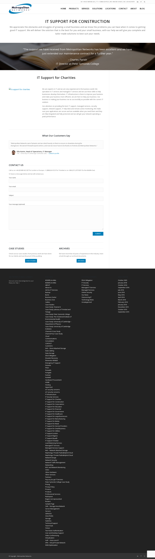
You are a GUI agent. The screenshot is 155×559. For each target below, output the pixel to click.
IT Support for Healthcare (54, 414)
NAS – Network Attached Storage (56, 450)
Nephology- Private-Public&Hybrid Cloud (59, 453)
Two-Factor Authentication (54, 531)
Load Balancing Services (53, 443)
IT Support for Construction (54, 402)
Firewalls (48, 370)
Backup (47, 292)
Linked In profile (54, 153)
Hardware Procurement (53, 380)
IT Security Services (52, 397)
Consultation (49, 341)
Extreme (48, 365)
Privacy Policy (50, 487)
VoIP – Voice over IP (52, 540)
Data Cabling (49, 351)
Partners (48, 477)
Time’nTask (49, 526)
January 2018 (122, 283)
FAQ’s (47, 368)
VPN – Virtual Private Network (55, 543)
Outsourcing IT (86, 297)
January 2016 (122, 305)
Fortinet (47, 375)
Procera (48, 489)
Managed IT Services (52, 445)
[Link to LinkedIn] (137, 1)
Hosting (47, 385)
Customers (49, 346)
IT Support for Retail (52, 424)
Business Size (50, 300)
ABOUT (47, 285)
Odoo (47, 470)
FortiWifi (48, 377)
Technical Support (51, 523)
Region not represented (53, 499)
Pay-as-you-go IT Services (54, 479)
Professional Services (52, 494)
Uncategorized (87, 302)
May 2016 (121, 295)
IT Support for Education (53, 407)
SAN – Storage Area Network (55, 506)
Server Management (52, 509)
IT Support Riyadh (51, 438)
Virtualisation (49, 538)
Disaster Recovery (51, 358)
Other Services (50, 475)
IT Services (85, 285)
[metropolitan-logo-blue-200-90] (20, 9)
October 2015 (122, 309)
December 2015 (123, 307)
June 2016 (121, 292)
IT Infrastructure (50, 394)
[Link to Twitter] (144, 1)
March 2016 (122, 300)
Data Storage (49, 353)
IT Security (85, 283)
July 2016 (121, 290)
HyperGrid (48, 387)
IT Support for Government (54, 411)
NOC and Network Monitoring (55, 467)
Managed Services (88, 290)
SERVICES (48, 514)
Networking (49, 465)
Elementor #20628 (51, 360)
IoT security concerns (52, 390)
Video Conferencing (52, 535)
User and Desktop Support (54, 533)
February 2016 (123, 302)
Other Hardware (51, 472)
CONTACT (48, 343)
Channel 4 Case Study (52, 331)
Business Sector (50, 297)
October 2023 (122, 280)
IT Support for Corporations (54, 404)
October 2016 (122, 285)
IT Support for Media (52, 421)
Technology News (88, 300)
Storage (48, 518)
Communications (51, 339)
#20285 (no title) (50, 280)
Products (48, 492)
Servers (48, 511)
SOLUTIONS (49, 516)
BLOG (47, 295)
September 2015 (123, 312)
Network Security (51, 460)
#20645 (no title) (50, 283)
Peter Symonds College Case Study (57, 482)
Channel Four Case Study (54, 334)
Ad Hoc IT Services (51, 290)
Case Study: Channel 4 (53, 307)
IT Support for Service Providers (56, 426)
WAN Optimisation (51, 545)
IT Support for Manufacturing (55, 419)
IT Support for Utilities (52, 431)
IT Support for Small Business (55, 428)
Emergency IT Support (52, 363)
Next (101, 142)
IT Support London (51, 433)
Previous (96, 142)
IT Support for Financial (53, 409)
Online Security (87, 292)
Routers (48, 501)
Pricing (47, 484)
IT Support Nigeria (51, 436)
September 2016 (123, 287)
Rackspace (49, 496)
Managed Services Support (54, 448)
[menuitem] (63, 9)
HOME (47, 382)
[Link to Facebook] (141, 1)
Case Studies (49, 305)
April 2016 (121, 297)
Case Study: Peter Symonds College (57, 314)
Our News (85, 295)
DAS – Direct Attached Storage (55, 348)
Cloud (47, 336)
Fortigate (48, 373)
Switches (48, 521)
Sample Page (49, 504)
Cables (47, 302)
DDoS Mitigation (50, 356)
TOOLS (47, 528)
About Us (48, 287)
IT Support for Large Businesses (56, 416)
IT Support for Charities (53, 399)
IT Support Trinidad (51, 441)
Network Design (50, 458)
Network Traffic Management (55, 462)
